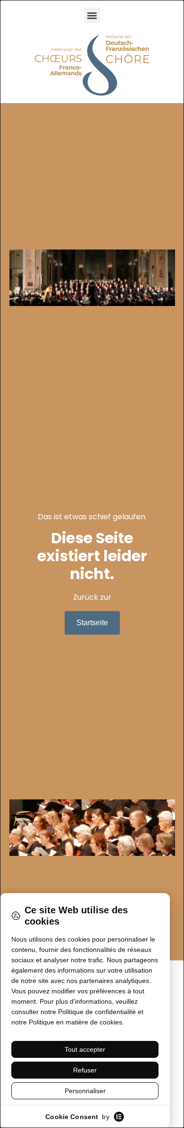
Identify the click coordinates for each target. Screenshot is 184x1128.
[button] (92, 15)
